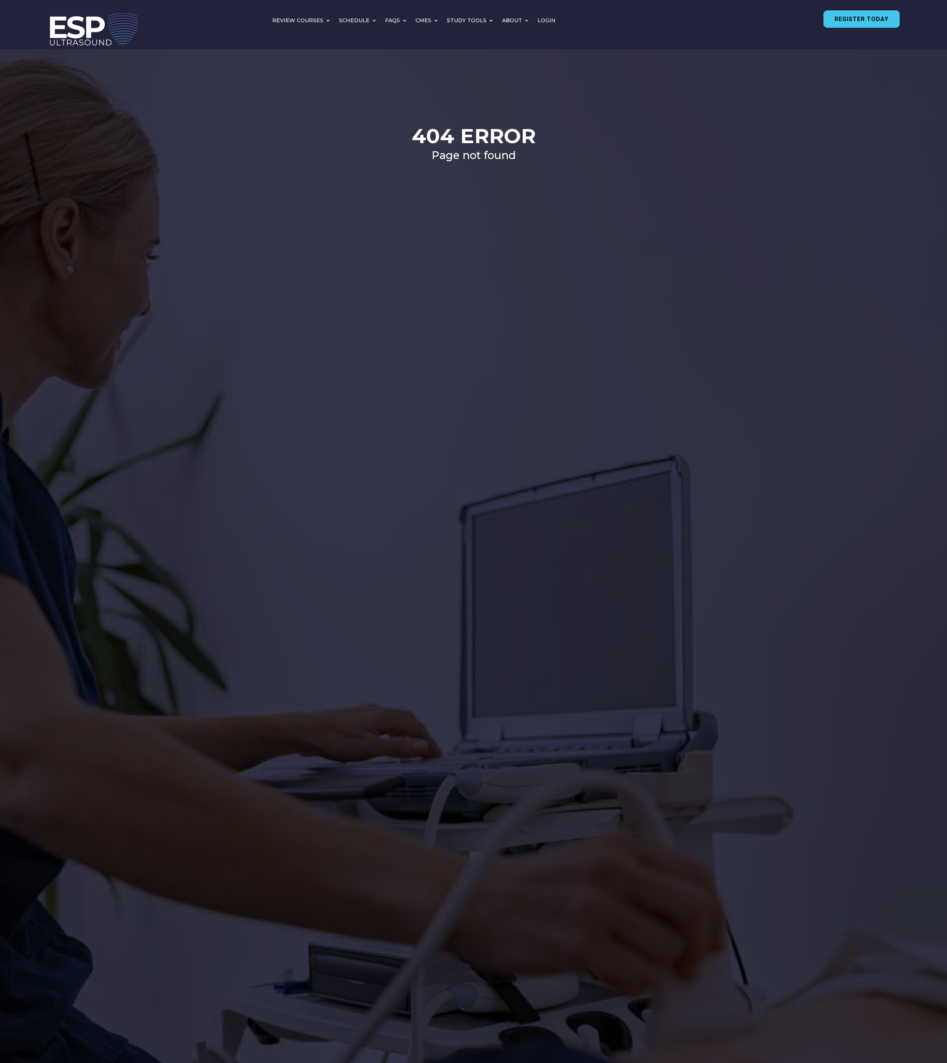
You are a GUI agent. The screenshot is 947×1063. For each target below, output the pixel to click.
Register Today (862, 19)
